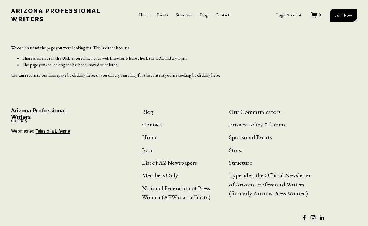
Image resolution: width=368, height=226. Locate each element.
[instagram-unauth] (313, 217)
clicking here (83, 75)
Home (144, 15)
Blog (204, 15)
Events (163, 15)
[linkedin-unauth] (321, 217)
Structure (184, 15)
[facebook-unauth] (304, 217)
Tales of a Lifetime (53, 131)
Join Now (343, 15)
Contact (222, 15)
